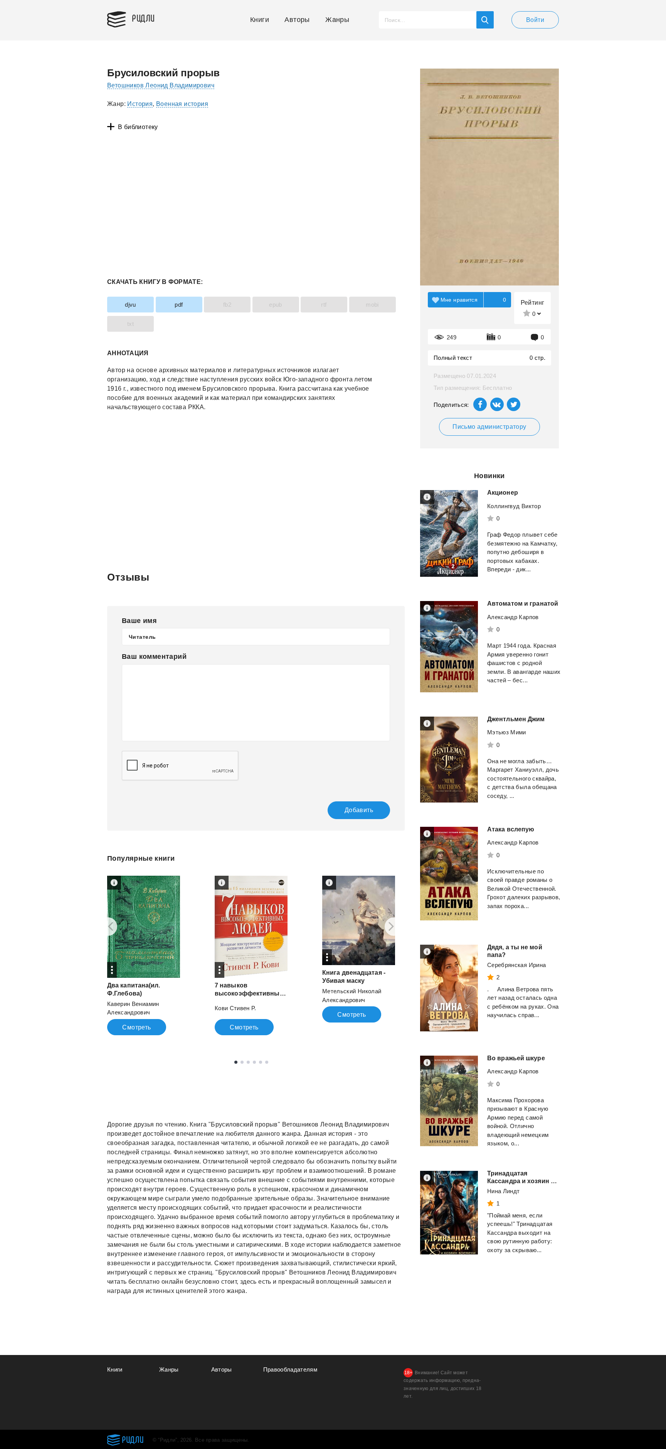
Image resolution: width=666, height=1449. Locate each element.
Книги (259, 20)
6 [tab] (266, 1062)
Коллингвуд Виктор (514, 506)
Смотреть (136, 1027)
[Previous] (108, 926)
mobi (372, 304)
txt (130, 324)
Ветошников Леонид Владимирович (160, 85)
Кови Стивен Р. (235, 1008)
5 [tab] (260, 1062)
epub (275, 304)
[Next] (394, 926)
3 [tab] (248, 1062)
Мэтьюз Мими (506, 732)
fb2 (227, 304)
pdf (179, 304)
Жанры (337, 20)
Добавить (359, 810)
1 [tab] (235, 1062)
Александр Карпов (513, 617)
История (140, 104)
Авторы (296, 20)
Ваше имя (139, 621)
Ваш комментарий (154, 656)
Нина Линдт (503, 1191)
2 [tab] (242, 1062)
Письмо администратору (489, 426)
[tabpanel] (143, 955)
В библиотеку (138, 127)
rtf (323, 304)
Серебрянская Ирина (516, 965)
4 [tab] (254, 1062)
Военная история (182, 104)
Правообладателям (290, 1369)
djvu (130, 304)
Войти (535, 20)
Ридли (143, 18)
